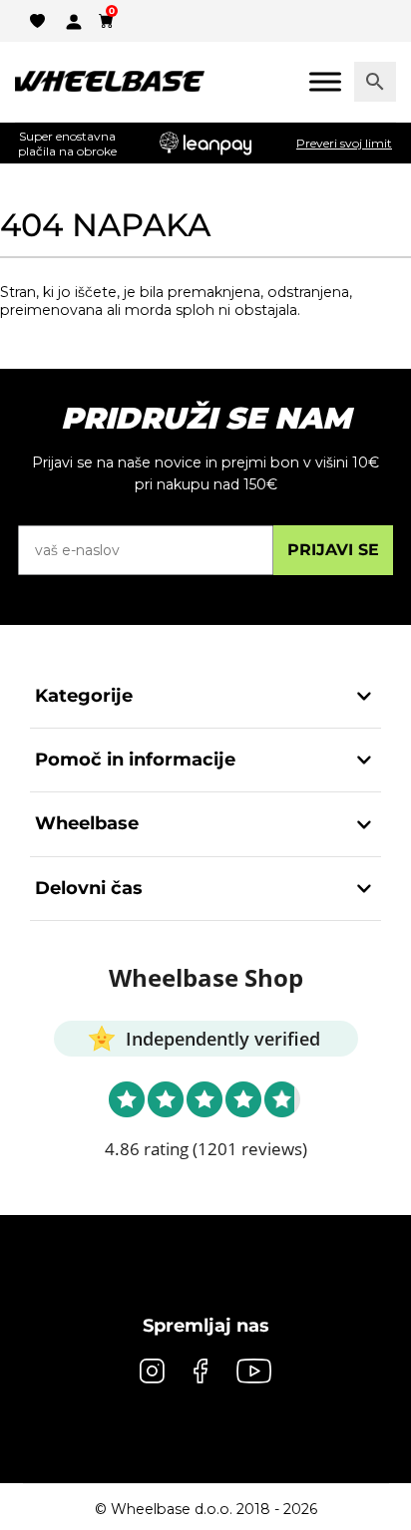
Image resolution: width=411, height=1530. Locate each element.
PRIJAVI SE (333, 549)
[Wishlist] (37, 20)
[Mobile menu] (325, 81)
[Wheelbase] (110, 82)
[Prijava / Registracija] (74, 20)
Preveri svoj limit (344, 143)
